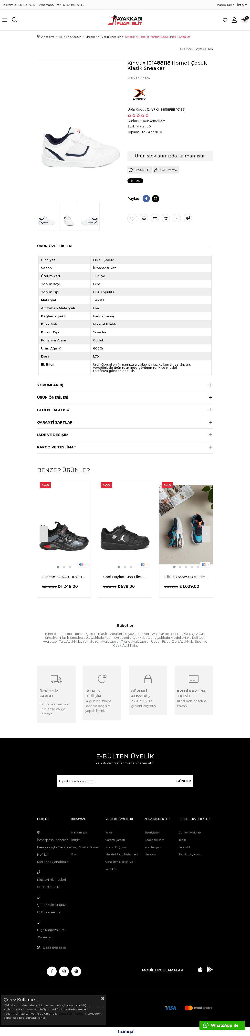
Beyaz (129, 634)
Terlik (182, 840)
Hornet (79, 634)
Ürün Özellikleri (55, 246)
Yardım (110, 832)
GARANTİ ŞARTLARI (55, 422)
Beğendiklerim (154, 840)
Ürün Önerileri (52, 397)
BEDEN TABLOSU (53, 410)
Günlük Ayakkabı (190, 832)
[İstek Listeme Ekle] (144, 218)
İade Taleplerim (154, 847)
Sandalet (184, 847)
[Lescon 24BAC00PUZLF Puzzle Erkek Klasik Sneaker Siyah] (64, 524)
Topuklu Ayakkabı (190, 854)
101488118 (64, 634)
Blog (74, 854)
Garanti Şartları (115, 840)
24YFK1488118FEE (165, 634)
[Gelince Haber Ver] (188, 218)
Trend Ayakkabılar (135, 641)
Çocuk (91, 634)
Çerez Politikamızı (71, 1013)
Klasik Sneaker (72, 637)
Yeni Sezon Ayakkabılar (101, 641)
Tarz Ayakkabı (70, 641)
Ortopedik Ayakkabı (130, 637)
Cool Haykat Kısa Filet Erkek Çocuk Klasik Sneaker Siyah (125, 577)
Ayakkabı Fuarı (101, 637)
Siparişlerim (152, 832)
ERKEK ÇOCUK (192, 634)
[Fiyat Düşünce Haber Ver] (177, 218)
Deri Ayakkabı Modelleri (167, 637)
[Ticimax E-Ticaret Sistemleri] (125, 1032)
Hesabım (150, 854)
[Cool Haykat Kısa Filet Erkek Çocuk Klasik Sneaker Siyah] (125, 524)
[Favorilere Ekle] (132, 218)
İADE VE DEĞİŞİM (52, 435)
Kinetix (50, 634)
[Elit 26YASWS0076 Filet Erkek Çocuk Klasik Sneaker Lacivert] (186, 524)
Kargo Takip (225, 5)
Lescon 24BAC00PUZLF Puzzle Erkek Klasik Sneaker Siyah (64, 577)
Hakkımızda (79, 832)
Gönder (183, 781)
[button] (58, 566)
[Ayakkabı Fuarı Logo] (125, 20)
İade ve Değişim (115, 847)
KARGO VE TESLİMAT (56, 447)
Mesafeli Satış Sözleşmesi (121, 854)
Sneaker (115, 634)
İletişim (242, 5)
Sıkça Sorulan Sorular (85, 847)
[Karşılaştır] (155, 218)
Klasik (102, 634)
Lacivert (144, 634)
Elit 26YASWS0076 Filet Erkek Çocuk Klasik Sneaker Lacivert (186, 577)
